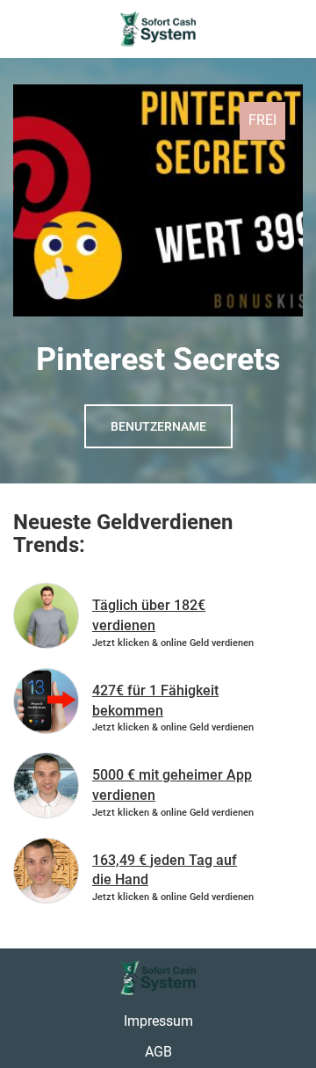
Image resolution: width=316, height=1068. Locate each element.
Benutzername (158, 426)
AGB (158, 1051)
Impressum (158, 1021)
